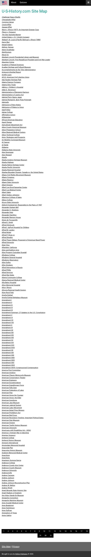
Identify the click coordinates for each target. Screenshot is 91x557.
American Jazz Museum (11, 403)
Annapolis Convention (10, 498)
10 (44, 531)
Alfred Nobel (6, 232)
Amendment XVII (8, 345)
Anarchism (6, 455)
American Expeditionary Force (13, 385)
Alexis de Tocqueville (10, 220)
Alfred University (8, 242)
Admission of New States (11, 105)
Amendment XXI (8, 353)
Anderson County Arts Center (12, 465)
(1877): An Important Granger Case (20, 30)
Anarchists (6, 458)
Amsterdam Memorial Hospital (13, 445)
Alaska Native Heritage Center (13, 165)
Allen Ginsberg (7, 265)
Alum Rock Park (8, 293)
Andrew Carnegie (8, 475)
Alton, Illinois (7, 288)
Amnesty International (10, 443)
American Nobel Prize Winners (13, 410)
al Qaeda (5, 145)
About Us (5, 55)
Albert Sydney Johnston (10, 195)
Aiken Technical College (11, 135)
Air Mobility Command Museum (13, 140)
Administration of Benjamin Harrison (15, 92)
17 (81, 531)
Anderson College (8, 463)
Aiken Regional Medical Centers (13, 132)
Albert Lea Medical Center (11, 190)
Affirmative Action (8, 115)
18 (87, 531)
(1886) (21, 40)
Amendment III (7, 305)
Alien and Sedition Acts (10, 250)
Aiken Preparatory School (11, 130)
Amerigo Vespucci (8, 435)
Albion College (7, 200)
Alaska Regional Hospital (11, 170)
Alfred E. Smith (7, 222)
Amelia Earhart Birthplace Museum (15, 298)
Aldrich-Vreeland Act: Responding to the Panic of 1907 (22, 205)
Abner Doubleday (8, 50)
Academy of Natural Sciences (13, 65)
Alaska (4, 157)
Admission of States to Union (13, 107)
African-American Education (12, 120)
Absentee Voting (8, 62)
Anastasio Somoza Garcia (11, 460)
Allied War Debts (8, 275)
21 (51, 536)
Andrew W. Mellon (8, 485)
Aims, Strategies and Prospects (13, 137)
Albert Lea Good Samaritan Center (14, 187)
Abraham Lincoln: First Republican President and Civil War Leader (26, 60)
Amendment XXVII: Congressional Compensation (20, 368)
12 (55, 531)
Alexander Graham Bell (10, 207)
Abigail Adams (7, 45)
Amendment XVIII (8, 348)
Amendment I (7, 300)
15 (71, 531)
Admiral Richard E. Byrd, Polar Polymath (16, 100)
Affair (8, 20)
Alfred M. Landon (8, 230)
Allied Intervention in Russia (12, 268)
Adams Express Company (11, 82)
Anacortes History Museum (12, 450)
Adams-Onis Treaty (9, 85)
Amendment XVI (8, 343)
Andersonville (7, 473)
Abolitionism (6, 52)
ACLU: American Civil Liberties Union (15, 77)
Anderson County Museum (11, 468)
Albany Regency (7, 180)
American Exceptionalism (11, 383)
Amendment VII (7, 320)
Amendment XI (7, 328)
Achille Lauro (7, 75)
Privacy (15, 546)
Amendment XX (7, 350)
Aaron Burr (6, 42)
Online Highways (21, 554)
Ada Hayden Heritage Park (11, 80)
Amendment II (7, 303)
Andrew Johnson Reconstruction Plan (16, 483)
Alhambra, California (9, 248)
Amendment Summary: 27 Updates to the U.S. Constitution (23, 313)
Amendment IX (7, 310)
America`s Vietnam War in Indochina (15, 433)
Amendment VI (7, 318)
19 (40, 536)
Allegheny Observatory (10, 260)
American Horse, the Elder (11, 398)
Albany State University (10, 182)
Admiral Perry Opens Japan (12, 97)
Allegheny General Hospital (12, 258)
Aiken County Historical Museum (14, 127)
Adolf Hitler (6, 110)
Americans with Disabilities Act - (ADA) (16, 430)
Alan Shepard (7, 155)
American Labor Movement (12, 408)
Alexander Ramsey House (11, 217)
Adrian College (7, 112)
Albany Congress (8, 177)
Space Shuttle (11, 17)
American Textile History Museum (14, 425)
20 (45, 536)
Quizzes (23, 2)
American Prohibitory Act (11, 413)
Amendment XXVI (8, 365)
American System (8, 423)
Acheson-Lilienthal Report (11, 72)
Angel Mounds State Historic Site (14, 490)
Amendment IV (7, 308)
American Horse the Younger (12, 395)
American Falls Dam (9, 388)
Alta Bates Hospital (9, 283)
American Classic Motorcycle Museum (16, 375)
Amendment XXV (8, 363)
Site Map (6, 546)
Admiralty (5, 102)
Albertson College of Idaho (12, 197)
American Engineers (9, 380)
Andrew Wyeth (7, 488)
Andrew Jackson (8, 478)
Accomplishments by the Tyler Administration (19, 70)
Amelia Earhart (7, 295)
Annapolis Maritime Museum (12, 500)
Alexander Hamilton (9, 215)
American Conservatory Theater (13, 378)
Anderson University (9, 470)
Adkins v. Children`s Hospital (12, 87)
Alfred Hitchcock (8, 225)
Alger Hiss (6, 245)
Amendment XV (7, 340)
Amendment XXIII (8, 358)
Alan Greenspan (7, 152)
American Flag (7, 393)
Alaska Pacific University (11, 167)
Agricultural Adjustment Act (12, 125)
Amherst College (8, 438)
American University (9, 428)
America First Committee (11, 370)
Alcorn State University (10, 202)
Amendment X (7, 325)
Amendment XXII (8, 355)
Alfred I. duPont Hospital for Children (15, 227)
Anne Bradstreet (8, 505)
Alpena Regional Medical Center (13, 280)
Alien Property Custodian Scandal (14, 253)
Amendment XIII (8, 333)
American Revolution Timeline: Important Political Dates (23, 418)
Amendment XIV (8, 335)
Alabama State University (11, 150)
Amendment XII (7, 330)
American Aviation (8, 373)
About (13, 2)
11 (49, 531)
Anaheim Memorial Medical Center (15, 453)
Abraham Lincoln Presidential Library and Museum (20, 57)
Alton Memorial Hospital (11, 285)
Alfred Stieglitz (7, 237)
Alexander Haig (7, 212)
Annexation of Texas (9, 513)
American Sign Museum (10, 420)
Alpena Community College (12, 278)
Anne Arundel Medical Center (12, 503)
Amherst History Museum (11, 440)
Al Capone (5, 142)
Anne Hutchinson (8, 508)
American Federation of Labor (13, 390)
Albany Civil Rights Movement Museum (16, 175)
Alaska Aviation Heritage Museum (14, 160)
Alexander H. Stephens (10, 210)
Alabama (5, 147)
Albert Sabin (6, 192)
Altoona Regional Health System (14, 290)
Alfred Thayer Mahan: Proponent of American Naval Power (23, 240)
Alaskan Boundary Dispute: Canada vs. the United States (22, 172)
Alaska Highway (8, 162)
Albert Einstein (7, 185)
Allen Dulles (6, 263)
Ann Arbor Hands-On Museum (13, 495)
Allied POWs (6, 270)
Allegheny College (8, 255)
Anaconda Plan (7, 448)
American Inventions (9, 400)
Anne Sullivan (7, 510)
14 (65, 531)
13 (60, 531)
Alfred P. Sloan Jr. (8, 235)
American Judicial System (11, 405)
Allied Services (7, 273)
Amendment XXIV (8, 360)
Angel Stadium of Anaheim (12, 493)
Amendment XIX (8, 338)
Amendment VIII (8, 323)
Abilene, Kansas (8, 47)
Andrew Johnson (8, 480)
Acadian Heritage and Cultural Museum (16, 67)
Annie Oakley (6, 515)
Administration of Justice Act (13, 95)
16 (76, 531)
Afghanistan (6, 117)
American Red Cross (9, 415)
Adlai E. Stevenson (9, 90)
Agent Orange (7, 122)
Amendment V (7, 315)
